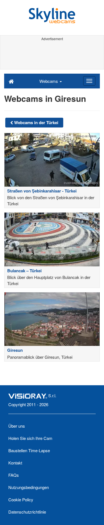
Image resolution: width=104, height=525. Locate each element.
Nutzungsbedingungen (28, 487)
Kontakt (15, 463)
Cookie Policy (20, 499)
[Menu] (89, 81)
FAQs (13, 475)
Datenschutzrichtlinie (27, 512)
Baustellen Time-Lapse (29, 450)
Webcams (49, 81)
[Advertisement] (52, 55)
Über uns (16, 426)
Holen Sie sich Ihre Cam (30, 438)
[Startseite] (11, 81)
